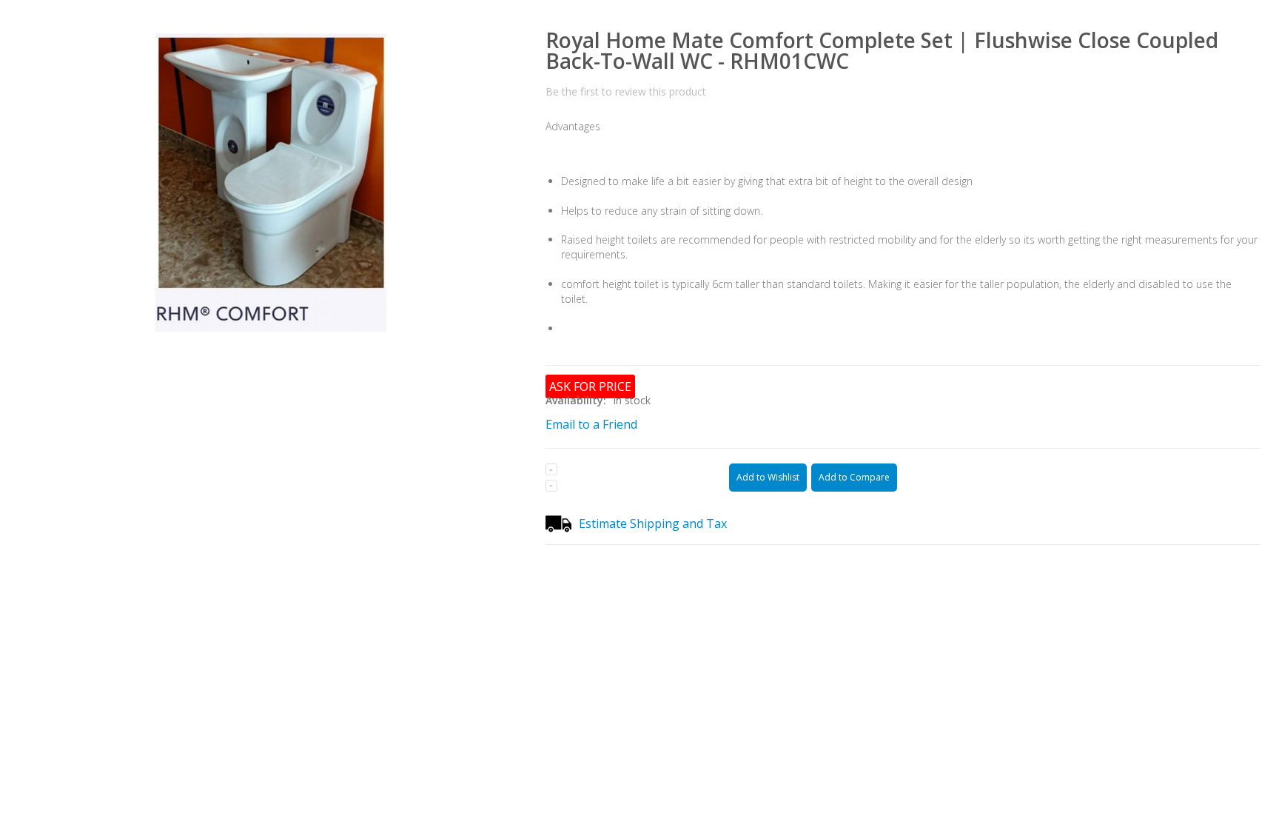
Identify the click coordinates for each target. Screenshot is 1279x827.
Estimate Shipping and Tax (653, 523)
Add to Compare (854, 477)
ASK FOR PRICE (590, 386)
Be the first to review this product (625, 91)
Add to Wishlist (767, 477)
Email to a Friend (591, 424)
